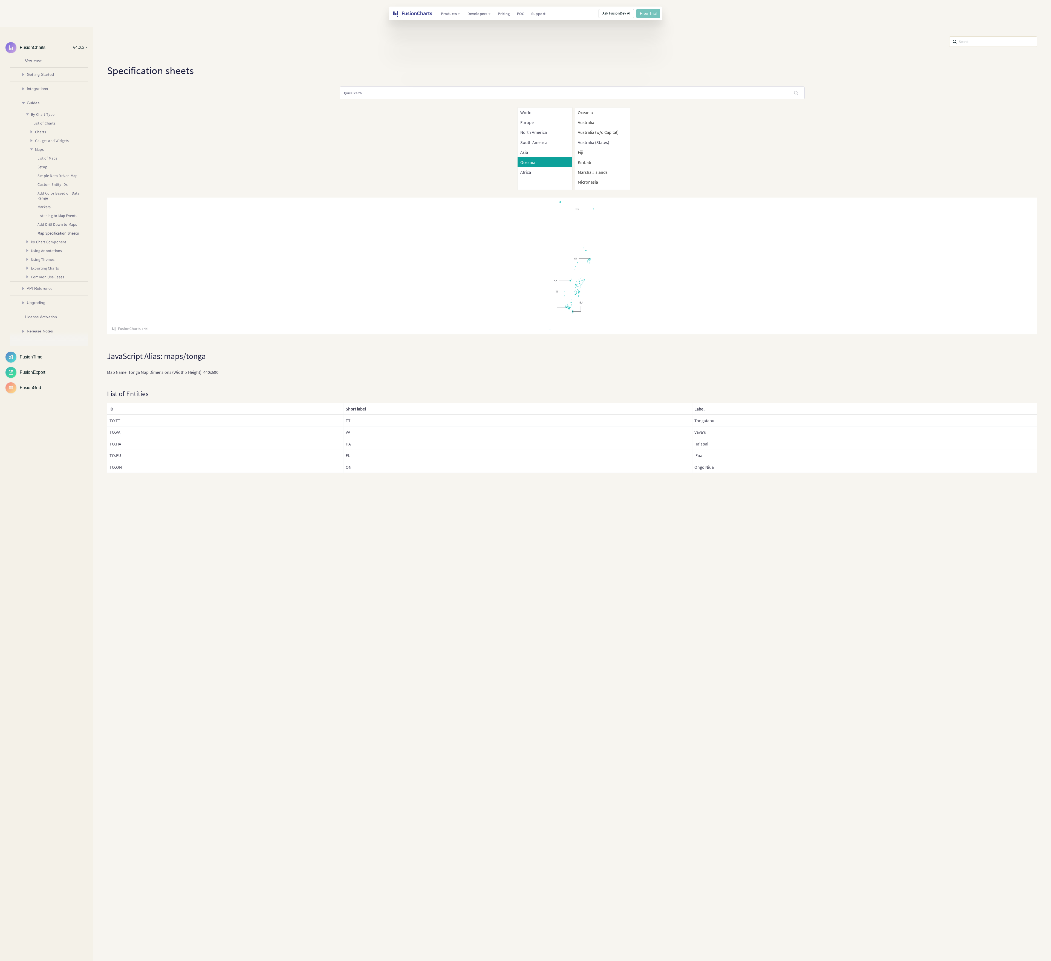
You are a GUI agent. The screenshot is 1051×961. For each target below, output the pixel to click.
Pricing (504, 13)
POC (520, 13)
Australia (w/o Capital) (598, 132)
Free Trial (648, 13)
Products (449, 13)
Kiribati (584, 162)
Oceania (585, 112)
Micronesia (588, 182)
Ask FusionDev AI (616, 13)
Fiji (580, 152)
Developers (477, 13)
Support (538, 13)
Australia (586, 122)
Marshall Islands (593, 172)
